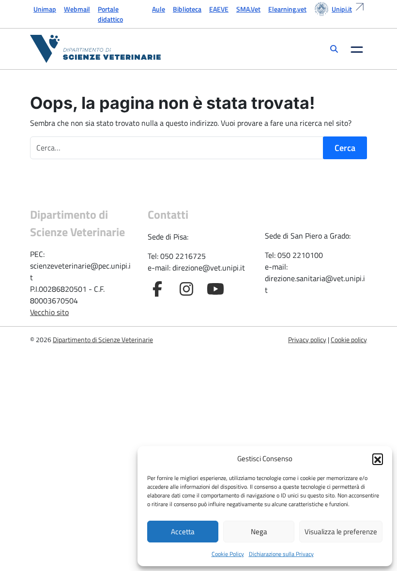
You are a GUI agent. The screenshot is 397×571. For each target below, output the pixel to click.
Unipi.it (342, 9)
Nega (259, 531)
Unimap (44, 9)
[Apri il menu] (357, 49)
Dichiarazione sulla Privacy (281, 553)
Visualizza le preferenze (341, 531)
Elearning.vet (287, 9)
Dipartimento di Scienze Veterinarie (103, 339)
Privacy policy (307, 339)
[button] (377, 459)
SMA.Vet (248, 9)
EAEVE (219, 9)
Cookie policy (349, 339)
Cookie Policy (228, 553)
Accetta (183, 531)
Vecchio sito (49, 312)
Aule (158, 9)
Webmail (77, 9)
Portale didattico (110, 14)
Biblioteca (187, 9)
